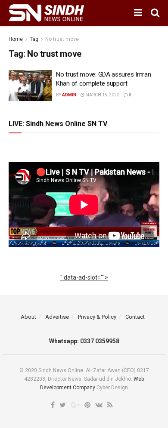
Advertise (57, 317)
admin (69, 94)
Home (16, 39)
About (28, 317)
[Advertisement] (84, 287)
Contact (135, 317)
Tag (34, 39)
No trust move (62, 39)
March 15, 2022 (101, 94)
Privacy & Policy (97, 317)
